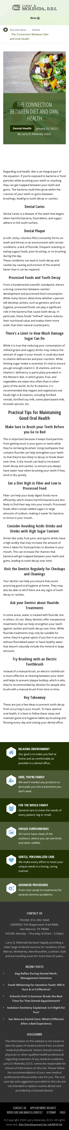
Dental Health (22, 128)
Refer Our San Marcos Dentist (25, 1112)
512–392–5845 (39, 920)
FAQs (62, 1112)
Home (36, 30)
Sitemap (51, 1112)
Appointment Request (43, 1108)
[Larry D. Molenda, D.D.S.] (34, 9)
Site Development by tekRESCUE (40, 1124)
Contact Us (19, 1108)
